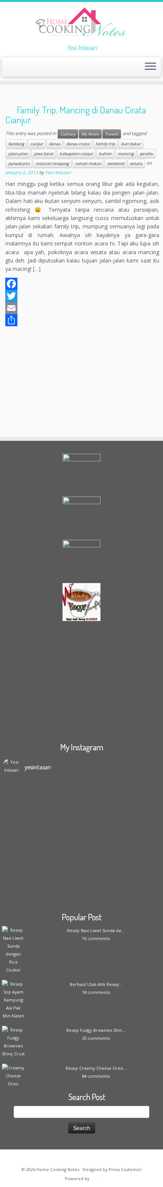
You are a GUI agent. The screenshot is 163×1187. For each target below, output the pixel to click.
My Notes (90, 134)
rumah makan (88, 163)
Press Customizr (125, 1169)
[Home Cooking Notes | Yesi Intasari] (81, 23)
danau (54, 143)
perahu (146, 153)
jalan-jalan (18, 153)
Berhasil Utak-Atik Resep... (96, 984)
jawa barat (43, 153)
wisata (136, 163)
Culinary (67, 134)
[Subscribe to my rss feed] (8, 69)
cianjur (36, 143)
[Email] (82, 308)
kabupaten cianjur (76, 153)
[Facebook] (82, 284)
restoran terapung (52, 163)
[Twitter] (82, 296)
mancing (126, 153)
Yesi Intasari (58, 172)
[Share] (82, 320)
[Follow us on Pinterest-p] (53, 69)
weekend (115, 163)
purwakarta (19, 163)
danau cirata (77, 143)
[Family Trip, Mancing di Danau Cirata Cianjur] (81, 371)
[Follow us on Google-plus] (34, 69)
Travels (111, 134)
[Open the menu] (150, 67)
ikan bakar (131, 143)
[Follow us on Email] (14, 69)
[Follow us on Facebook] (21, 69)
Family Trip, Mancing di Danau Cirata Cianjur (75, 115)
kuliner (105, 153)
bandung (16, 143)
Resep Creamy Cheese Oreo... (96, 1068)
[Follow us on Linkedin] (59, 69)
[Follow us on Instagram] (40, 69)
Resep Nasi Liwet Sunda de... (96, 930)
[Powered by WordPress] (93, 1177)
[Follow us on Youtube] (47, 69)
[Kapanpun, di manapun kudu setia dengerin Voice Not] (81, 829)
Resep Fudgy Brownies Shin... (95, 1030)
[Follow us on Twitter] (27, 69)
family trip (105, 143)
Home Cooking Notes (57, 1169)
